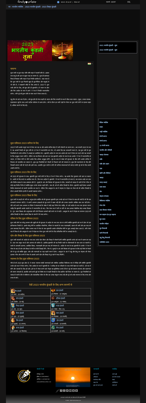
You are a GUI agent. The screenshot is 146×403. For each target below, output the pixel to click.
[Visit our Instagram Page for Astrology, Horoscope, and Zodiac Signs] (64, 391)
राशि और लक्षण (104, 164)
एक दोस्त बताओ (116, 377)
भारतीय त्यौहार (104, 224)
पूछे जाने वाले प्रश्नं (98, 385)
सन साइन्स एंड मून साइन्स (108, 215)
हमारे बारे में (96, 374)
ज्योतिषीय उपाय (104, 242)
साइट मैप (95, 382)
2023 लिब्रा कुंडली (49, 7)
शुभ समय (102, 219)
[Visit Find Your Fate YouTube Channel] (70, 391)
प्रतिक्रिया (115, 382)
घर (9, 7)
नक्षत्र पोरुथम (104, 155)
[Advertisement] (73, 25)
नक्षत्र (101, 178)
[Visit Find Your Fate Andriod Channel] (76, 391)
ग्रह (101, 168)
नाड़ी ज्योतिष (103, 132)
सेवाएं (113, 379)
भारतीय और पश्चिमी (106, 150)
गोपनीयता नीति (97, 379)
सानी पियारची (104, 233)
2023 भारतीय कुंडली (32, 7)
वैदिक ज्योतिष (104, 122)
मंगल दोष (102, 205)
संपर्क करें (114, 385)
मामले (84, 397)
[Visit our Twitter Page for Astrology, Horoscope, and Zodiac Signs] (67, 391)
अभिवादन (95, 377)
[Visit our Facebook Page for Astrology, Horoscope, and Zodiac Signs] (61, 391)
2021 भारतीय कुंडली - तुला (108, 45)
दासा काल (103, 187)
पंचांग (101, 127)
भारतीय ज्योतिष (17, 7)
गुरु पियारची (103, 228)
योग (101, 192)
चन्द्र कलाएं (103, 182)
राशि (101, 159)
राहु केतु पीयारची (105, 238)
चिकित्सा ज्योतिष (105, 201)
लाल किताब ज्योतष (105, 210)
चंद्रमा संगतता (104, 196)
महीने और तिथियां (105, 173)
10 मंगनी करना (104, 145)
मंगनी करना (103, 136)
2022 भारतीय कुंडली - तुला (108, 50)
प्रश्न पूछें (114, 374)
